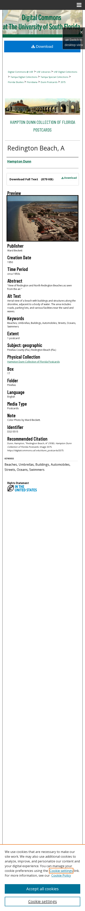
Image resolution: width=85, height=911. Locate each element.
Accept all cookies (42, 888)
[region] (42, 877)
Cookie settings (61, 871)
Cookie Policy (61, 875)
